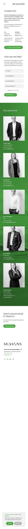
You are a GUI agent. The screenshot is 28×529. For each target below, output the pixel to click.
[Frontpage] (18, 5)
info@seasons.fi (7, 355)
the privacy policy (15, 90)
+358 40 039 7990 (8, 353)
